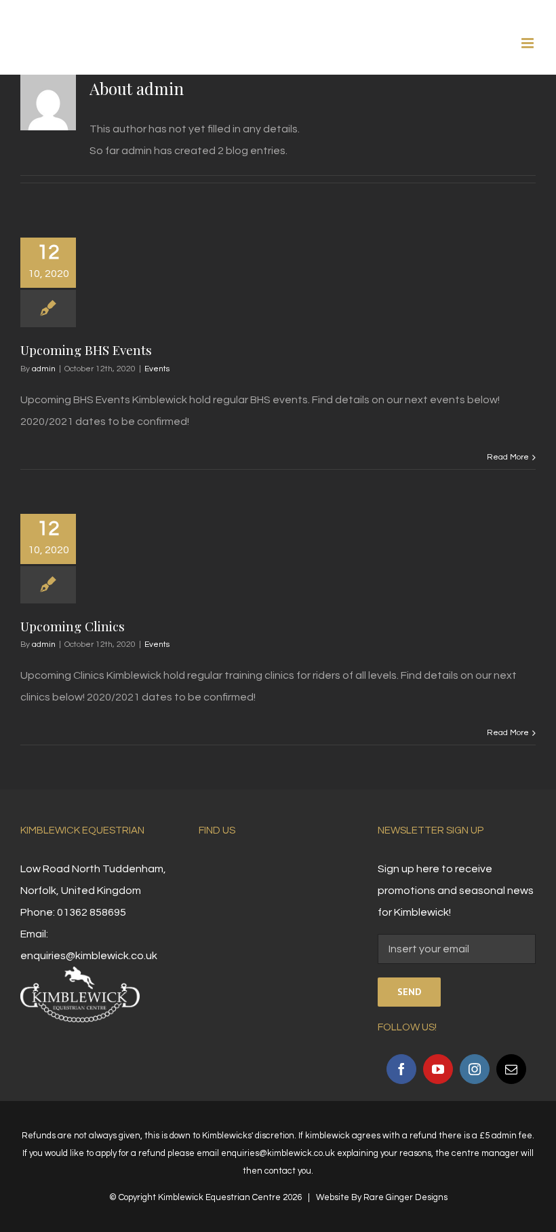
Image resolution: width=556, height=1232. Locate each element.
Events (157, 369)
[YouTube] (438, 1069)
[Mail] (511, 1069)
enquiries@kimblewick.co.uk (88, 955)
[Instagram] (475, 1069)
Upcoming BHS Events (86, 349)
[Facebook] (401, 1069)
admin (44, 369)
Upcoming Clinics (72, 626)
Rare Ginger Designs (405, 1197)
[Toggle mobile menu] (528, 43)
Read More (508, 457)
